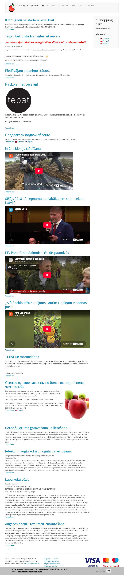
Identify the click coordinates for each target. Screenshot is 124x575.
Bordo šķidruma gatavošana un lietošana (36, 427)
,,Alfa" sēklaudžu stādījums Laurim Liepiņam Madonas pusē (46, 304)
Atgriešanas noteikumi (52, 564)
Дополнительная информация (29, 572)
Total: (103, 28)
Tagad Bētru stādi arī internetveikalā (32, 36)
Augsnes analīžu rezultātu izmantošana (35, 524)
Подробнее (9, 29)
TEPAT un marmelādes (22, 356)
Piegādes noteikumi (51, 561)
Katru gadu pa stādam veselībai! (29, 20)
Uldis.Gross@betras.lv (31, 564)
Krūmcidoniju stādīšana (23, 148)
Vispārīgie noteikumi (51, 559)
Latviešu (20, 142)
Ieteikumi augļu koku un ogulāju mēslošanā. (38, 451)
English (30, 142)
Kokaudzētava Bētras (28, 5)
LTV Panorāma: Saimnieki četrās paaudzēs (37, 252)
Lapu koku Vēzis (17, 479)
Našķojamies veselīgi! (21, 84)
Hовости (45, 5)
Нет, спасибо (100, 571)
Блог (73, 5)
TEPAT (81, 5)
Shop (54, 5)
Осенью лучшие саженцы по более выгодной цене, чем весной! (45, 384)
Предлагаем (63, 5)
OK (108, 571)
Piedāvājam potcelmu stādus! (27, 70)
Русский (105, 41)
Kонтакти (90, 5)
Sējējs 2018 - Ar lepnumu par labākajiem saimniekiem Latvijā (45, 200)
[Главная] (13, 7)
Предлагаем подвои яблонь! (27, 134)
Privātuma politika (50, 566)
